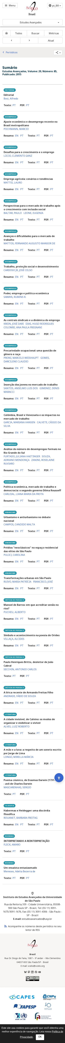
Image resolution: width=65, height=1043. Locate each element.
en (16, 135)
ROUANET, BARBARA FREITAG (20, 817)
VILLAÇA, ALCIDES (14, 639)
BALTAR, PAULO (13, 213)
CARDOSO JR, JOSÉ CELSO (18, 270)
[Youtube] (39, 972)
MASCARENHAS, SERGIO (17, 787)
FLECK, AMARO (12, 844)
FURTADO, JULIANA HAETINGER (22, 456)
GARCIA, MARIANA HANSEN (19, 422)
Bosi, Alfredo (11, 98)
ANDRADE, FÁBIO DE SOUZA (20, 696)
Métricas (54, 33)
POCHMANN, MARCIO (16, 129)
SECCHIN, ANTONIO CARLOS (20, 669)
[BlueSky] (25, 972)
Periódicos (10, 52)
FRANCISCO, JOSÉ (43, 581)
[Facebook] (36, 972)
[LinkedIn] (32, 972)
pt (14, 105)
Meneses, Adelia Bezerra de (19, 871)
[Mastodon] (29, 972)
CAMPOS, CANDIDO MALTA (19, 524)
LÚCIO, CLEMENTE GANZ (18, 155)
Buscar (35, 33)
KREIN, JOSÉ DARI (14, 323)
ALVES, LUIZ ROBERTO (16, 726)
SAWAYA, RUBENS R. (15, 297)
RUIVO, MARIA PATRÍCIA (17, 581)
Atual (51, 40)
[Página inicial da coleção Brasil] (32, 948)
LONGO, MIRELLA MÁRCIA (18, 757)
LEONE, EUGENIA (33, 213)
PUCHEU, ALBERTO (15, 612)
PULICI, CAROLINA (14, 555)
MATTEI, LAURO (13, 182)
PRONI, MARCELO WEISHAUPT (21, 357)
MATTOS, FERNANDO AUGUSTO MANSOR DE (29, 243)
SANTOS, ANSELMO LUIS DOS (21, 388)
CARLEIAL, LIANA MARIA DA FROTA (24, 494)
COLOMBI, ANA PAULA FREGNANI (23, 327)
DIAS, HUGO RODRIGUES (40, 323)
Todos (18, 33)
